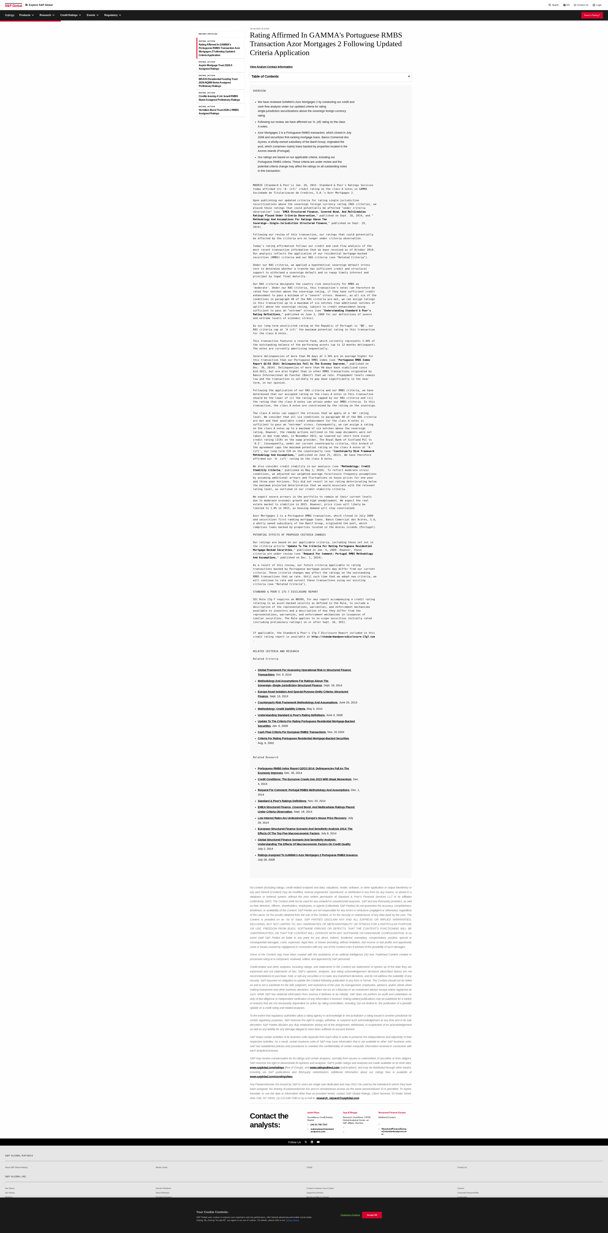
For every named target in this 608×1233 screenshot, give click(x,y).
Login (599, 5)
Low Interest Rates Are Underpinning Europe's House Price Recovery (302, 818)
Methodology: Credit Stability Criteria (281, 708)
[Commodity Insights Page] (306, 1142)
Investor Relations (163, 1188)
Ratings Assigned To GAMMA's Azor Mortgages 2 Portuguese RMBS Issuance (308, 855)
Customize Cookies (350, 1215)
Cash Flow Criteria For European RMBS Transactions (292, 732)
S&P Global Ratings (19, 1155)
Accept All (372, 1215)
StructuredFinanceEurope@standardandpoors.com (394, 1131)
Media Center (162, 1168)
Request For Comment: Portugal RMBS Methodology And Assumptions (303, 790)
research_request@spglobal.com (338, 1098)
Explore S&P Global (41, 5)
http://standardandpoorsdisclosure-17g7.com (343, 636)
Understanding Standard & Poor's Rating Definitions (291, 715)
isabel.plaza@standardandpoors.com (322, 1130)
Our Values (10, 1188)
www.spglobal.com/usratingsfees (271, 1076)
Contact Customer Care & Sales (320, 1188)
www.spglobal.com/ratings (267, 1067)
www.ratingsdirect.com (324, 1067)
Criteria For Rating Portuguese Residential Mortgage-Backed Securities (303, 738)
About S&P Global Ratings (16, 1168)
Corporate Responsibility (468, 1193)
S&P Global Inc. (16, 1176)
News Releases (162, 1193)
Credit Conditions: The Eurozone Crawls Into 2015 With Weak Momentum (305, 779)
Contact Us (582, 5)
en (568, 5)
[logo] (13, 5)
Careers (460, 1188)
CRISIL (310, 1168)
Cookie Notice (292, 1220)
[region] (304, 1215)
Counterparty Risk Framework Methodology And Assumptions (298, 702)
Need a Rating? (592, 15)
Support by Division (315, 1193)
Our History (10, 1193)
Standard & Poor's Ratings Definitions (282, 801)
